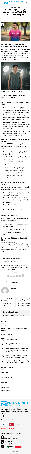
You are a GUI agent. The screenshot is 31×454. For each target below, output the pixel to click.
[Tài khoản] (29, 2)
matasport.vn (9, 441)
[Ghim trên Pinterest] (20, 275)
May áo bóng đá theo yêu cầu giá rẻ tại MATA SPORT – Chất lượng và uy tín (17, 356)
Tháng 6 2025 (5, 390)
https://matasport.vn (14, 259)
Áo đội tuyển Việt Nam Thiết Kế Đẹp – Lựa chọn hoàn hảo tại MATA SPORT (18, 361)
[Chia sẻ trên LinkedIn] (23, 275)
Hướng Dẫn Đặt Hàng (12, 339)
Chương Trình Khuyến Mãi (13, 344)
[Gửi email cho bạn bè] (17, 275)
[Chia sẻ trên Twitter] (14, 275)
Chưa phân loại (15, 7)
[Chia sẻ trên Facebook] (11, 275)
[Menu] (2, 2)
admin (23, 19)
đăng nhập (12, 315)
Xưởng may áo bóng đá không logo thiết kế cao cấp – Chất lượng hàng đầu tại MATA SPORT (17, 350)
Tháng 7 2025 (5, 387)
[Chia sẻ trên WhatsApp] (8, 275)
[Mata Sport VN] (14, 2)
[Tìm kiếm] (26, 2)
